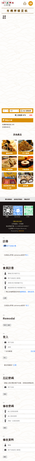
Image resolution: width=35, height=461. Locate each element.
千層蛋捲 (9, 169)
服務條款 (23, 292)
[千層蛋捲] (9, 162)
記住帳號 (9, 351)
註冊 (5, 298)
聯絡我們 (27, 199)
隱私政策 (31, 292)
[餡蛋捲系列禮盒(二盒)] (9, 178)
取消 (5, 325)
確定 (9, 325)
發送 (5, 394)
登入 (26, 255)
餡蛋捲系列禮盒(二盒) (9, 187)
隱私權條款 (8, 199)
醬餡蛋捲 (9, 153)
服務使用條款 (18, 199)
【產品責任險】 (17, 221)
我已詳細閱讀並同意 (13, 292)
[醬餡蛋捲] (9, 146)
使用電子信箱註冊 (9, 246)
